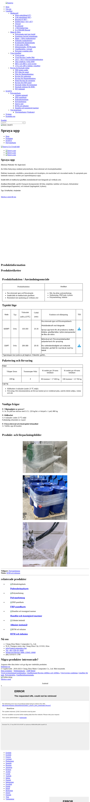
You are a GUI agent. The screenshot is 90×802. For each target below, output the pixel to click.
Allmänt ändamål (21, 95)
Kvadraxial (19, 26)
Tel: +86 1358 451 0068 (15, 650)
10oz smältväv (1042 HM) (25, 62)
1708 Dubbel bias (21, 28)
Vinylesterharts (15, 110)
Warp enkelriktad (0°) (23, 15)
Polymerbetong (20, 102)
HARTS (9, 91)
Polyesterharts (15, 93)
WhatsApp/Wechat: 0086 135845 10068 (21, 652)
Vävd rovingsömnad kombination (13, 673)
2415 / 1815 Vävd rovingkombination (29, 59)
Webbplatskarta (19, 671)
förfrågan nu (5, 667)
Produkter (9, 138)
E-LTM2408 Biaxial (22, 30)
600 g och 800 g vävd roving (25, 64)
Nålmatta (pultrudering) (23, 41)
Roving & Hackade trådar (19, 68)
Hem (7, 7)
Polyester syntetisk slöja (24, 51)
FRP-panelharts (20, 97)
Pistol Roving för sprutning (25, 81)
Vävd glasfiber (15, 53)
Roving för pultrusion (23, 76)
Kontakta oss (10, 116)
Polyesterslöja (10, 675)
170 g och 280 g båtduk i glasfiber (27, 66)
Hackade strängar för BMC (25, 87)
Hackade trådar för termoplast (26, 85)
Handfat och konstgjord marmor (27, 108)
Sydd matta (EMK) (22, 45)
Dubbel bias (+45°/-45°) (24, 22)
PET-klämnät (20, 89)
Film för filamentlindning (24, 74)
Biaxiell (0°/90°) (21, 19)
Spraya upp (19, 104)
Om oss (8, 9)
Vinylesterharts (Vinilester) (25, 112)
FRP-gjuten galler (21, 70)
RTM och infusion (22, 106)
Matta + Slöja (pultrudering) (25, 38)
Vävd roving (19, 55)
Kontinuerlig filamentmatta (25, 43)
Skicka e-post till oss (8, 197)
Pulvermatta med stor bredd (25, 34)
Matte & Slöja (15, 32)
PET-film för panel (22, 72)
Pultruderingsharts (21, 99)
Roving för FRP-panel (23, 83)
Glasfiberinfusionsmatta (25, 675)
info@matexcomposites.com (16, 648)
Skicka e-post (6, 679)
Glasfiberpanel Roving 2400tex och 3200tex (43, 673)
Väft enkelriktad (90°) (23, 17)
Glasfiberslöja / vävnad (23, 49)
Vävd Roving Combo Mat (24, 57)
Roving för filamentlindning (25, 78)
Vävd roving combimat (69, 673)
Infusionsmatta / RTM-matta (25, 47)
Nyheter (9, 114)
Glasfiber (9, 11)
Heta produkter (6, 671)
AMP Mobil (30, 671)
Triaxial (18, 24)
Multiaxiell (14, 13)
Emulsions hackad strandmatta (26, 36)
